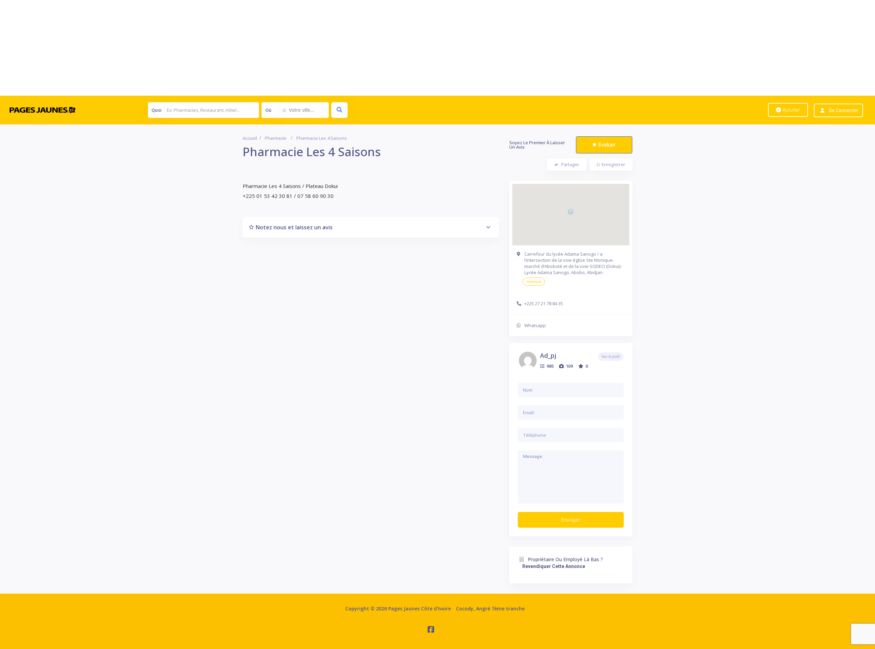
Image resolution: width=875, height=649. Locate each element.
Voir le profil (611, 357)
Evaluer (607, 144)
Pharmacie (275, 138)
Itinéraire (533, 281)
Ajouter (790, 110)
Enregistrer (613, 164)
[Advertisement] (205, 48)
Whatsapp (535, 325)
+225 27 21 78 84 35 (543, 303)
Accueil (250, 138)
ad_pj (548, 355)
